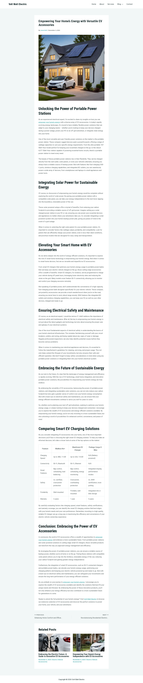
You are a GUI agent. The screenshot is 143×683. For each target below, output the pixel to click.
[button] (122, 4)
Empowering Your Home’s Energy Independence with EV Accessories (88, 655)
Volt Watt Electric (18, 4)
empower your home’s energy (49, 122)
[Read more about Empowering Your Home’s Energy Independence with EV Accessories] (89, 642)
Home (94, 4)
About (101, 4)
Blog (119, 4)
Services (111, 4)
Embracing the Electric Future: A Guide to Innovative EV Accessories (54, 655)
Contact (129, 4)
